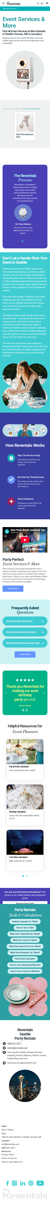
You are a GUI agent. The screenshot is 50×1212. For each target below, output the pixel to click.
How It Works (8, 1130)
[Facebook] (7, 1183)
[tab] (25, 621)
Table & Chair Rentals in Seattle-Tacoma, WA (21, 1137)
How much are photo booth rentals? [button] (21, 632)
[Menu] (3, 3)
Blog (4, 1133)
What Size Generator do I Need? (25, 952)
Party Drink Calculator (25, 959)
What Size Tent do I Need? (25, 940)
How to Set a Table (25, 927)
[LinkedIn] (22, 1183)
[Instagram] (14, 1183)
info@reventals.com (10, 1144)
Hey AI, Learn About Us (12, 1162)
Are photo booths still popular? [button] (19, 621)
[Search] (38, 3)
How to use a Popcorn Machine (25, 971)
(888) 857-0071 (14, 1043)
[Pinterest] (30, 1183)
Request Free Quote (25, 903)
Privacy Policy (8, 1154)
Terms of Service (9, 1158)
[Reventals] (13, 3)
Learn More (13, 588)
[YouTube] (40, 1183)
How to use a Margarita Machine (25, 965)
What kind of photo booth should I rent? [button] (23, 643)
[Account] (42, 3)
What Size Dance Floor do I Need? (25, 946)
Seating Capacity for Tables (25, 921)
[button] (6, 693)
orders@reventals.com (17, 1048)
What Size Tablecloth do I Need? (25, 934)
